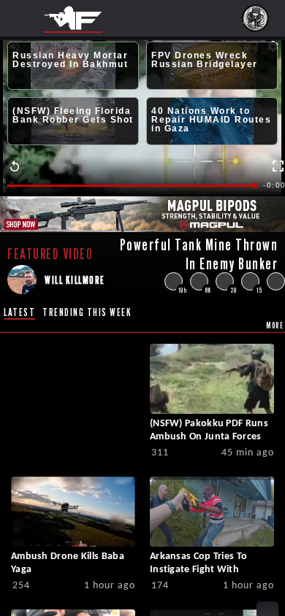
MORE (275, 325)
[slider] (131, 186)
